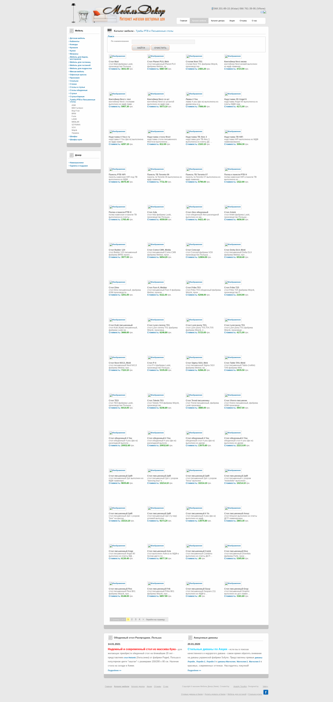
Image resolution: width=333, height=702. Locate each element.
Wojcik (74, 130)
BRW (74, 113)
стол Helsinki (130, 658)
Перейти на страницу (155, 620)
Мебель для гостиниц (80, 62)
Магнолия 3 (254, 662)
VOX (74, 127)
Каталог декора (217, 21)
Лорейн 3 (211, 662)
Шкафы (73, 136)
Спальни (74, 81)
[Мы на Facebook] (266, 694)
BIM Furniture (77, 108)
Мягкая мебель (77, 71)
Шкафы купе (76, 139)
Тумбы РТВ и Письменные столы (154, 31)
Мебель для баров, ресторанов (79, 58)
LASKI (74, 119)
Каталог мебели (199, 21)
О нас (254, 21)
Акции (232, 21)
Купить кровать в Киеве (215, 694)
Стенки (73, 84)
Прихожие (75, 78)
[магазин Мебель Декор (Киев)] (118, 22)
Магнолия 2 (242, 662)
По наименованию (120, 41)
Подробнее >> (114, 670)
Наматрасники (77, 163)
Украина (75, 133)
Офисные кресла (78, 75)
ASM (74, 105)
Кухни (73, 51)
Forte (74, 116)
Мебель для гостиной (80, 65)
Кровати (74, 48)
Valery (265, 686)
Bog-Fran (76, 111)
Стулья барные (77, 96)
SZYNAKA (76, 125)
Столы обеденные (78, 90)
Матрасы (74, 54)
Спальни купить (255, 694)
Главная (183, 21)
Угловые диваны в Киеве (192, 694)
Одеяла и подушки (79, 166)
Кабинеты (74, 41)
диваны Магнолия (226, 662)
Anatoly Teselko (240, 686)
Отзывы (243, 21)
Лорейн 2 (200, 662)
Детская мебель (77, 38)
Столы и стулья (77, 87)
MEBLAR (75, 122)
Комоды (74, 44)
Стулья (73, 93)
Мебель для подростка (81, 68)
